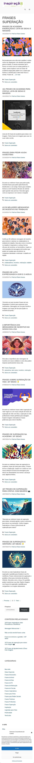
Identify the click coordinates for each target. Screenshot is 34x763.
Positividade (8, 712)
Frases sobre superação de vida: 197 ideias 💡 (16, 381)
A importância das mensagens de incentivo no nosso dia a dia (16, 327)
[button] (31, 732)
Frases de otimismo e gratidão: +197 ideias (15, 637)
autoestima (8, 370)
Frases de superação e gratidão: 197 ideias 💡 (14, 543)
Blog (3, 729)
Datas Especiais (9, 672)
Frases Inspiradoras (11, 691)
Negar (17, 752)
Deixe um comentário (11, 82)
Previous (5, 600)
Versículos (8, 715)
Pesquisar (8, 606)
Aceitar (17, 748)
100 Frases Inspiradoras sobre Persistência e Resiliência (14, 623)
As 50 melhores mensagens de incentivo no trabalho (15, 208)
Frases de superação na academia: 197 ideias (14, 435)
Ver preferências (17, 757)
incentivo (16, 262)
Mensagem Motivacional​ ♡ (13, 628)
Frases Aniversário (10, 675)
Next (18, 600)
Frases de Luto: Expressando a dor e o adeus (17, 273)
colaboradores (9, 262)
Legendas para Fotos (11, 710)
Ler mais (17, 74)
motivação (23, 262)
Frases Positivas (10, 699)
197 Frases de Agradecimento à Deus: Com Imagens (16, 649)
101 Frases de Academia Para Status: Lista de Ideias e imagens (16, 91)
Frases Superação (10, 79)
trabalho (29, 262)
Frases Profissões (10, 702)
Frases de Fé (9, 683)
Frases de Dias (9, 680)
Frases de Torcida (10, 688)
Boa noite (7, 669)
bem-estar (15, 370)
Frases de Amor (9, 677)
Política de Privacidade (17, 760)
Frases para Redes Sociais (13, 696)
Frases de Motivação (11, 685)
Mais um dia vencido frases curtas (15, 632)
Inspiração (8, 707)
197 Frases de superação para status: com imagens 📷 (16, 490)
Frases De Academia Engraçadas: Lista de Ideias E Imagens (16, 29)
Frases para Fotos (10, 693)
